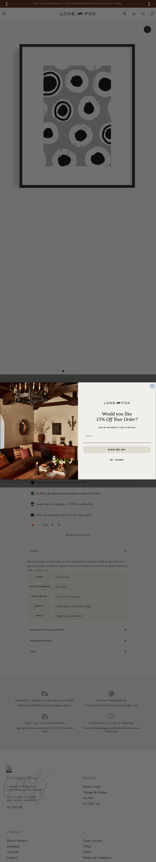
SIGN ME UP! (117, 449)
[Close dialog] (152, 386)
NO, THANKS (117, 460)
